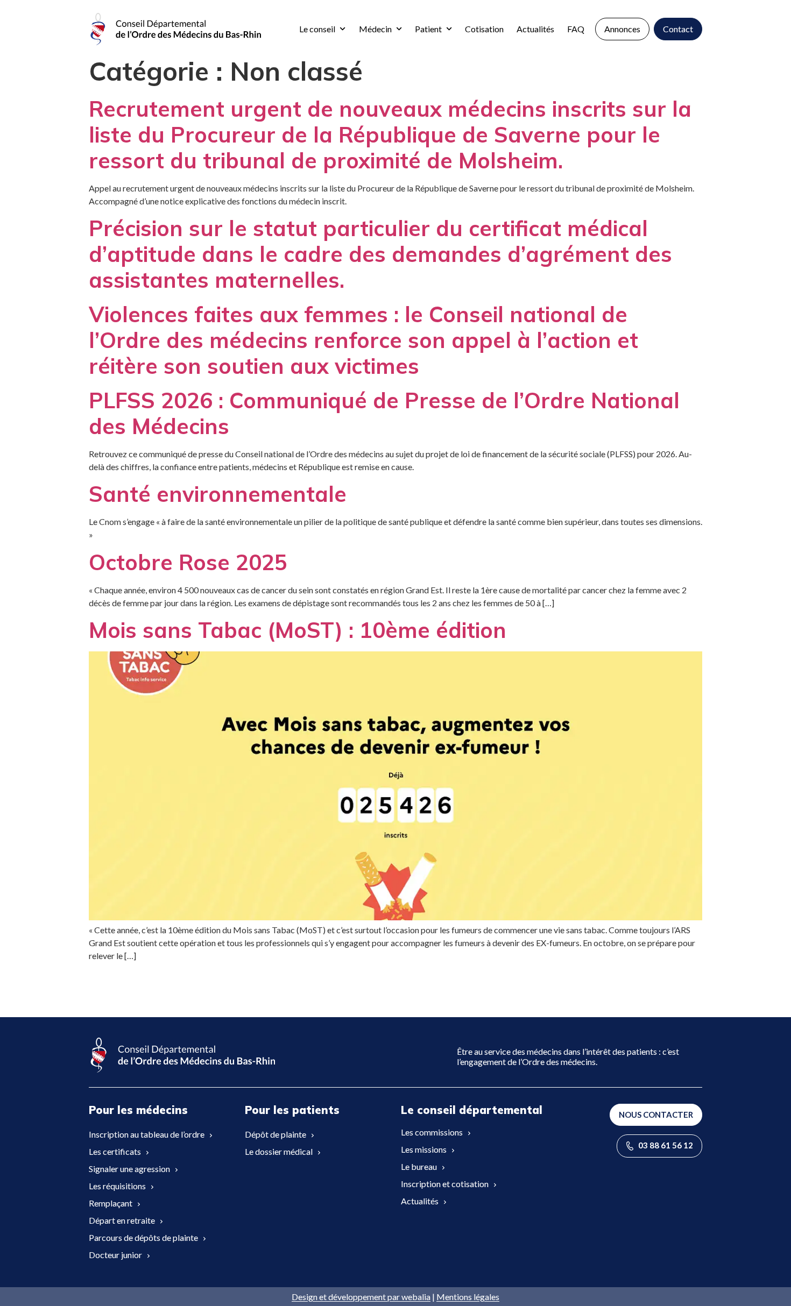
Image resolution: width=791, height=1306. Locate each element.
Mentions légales (467, 1296)
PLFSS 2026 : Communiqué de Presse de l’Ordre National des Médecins (384, 413)
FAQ (575, 29)
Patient (428, 29)
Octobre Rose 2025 (188, 562)
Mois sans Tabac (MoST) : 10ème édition (297, 629)
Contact (678, 29)
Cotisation (484, 29)
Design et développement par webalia (361, 1296)
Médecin (375, 29)
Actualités (535, 29)
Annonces (622, 29)
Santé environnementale (218, 493)
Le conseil (317, 29)
